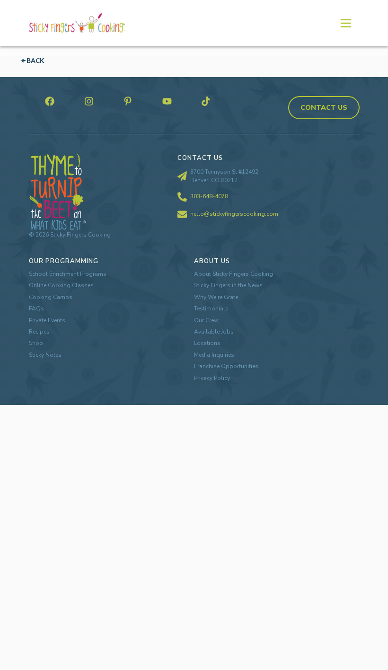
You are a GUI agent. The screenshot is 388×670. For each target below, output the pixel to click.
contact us (323, 107)
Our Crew (206, 320)
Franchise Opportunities (226, 366)
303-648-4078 (209, 196)
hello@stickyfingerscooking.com (234, 214)
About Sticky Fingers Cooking (233, 274)
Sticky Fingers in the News (228, 285)
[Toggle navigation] (345, 22)
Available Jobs (214, 331)
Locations (207, 343)
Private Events (47, 320)
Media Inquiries (214, 355)
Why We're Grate (216, 297)
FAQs (36, 308)
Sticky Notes (45, 355)
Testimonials (211, 308)
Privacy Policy (212, 378)
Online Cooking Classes (61, 285)
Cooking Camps (50, 297)
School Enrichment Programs (67, 274)
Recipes (39, 331)
